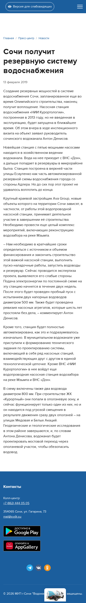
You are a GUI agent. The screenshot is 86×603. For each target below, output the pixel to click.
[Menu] (80, 6)
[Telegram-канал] (29, 567)
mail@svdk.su (12, 516)
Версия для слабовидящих (32, 6)
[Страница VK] (38, 567)
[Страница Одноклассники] (47, 567)
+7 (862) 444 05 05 (16, 503)
